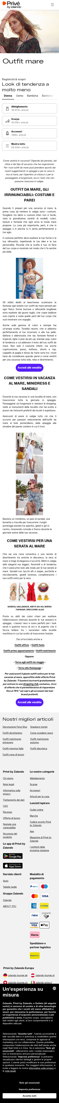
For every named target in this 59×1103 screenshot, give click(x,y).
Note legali (8, 784)
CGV (5, 806)
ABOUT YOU (9, 906)
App (32, 831)
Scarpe (33, 784)
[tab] (8, 96)
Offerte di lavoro (11, 818)
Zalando (7, 900)
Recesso (7, 812)
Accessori (35, 790)
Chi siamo (8, 778)
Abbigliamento (37, 778)
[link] (29, 108)
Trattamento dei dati (13, 800)
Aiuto (5, 881)
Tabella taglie (10, 887)
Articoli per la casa (39, 796)
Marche (34, 816)
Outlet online (36, 809)
